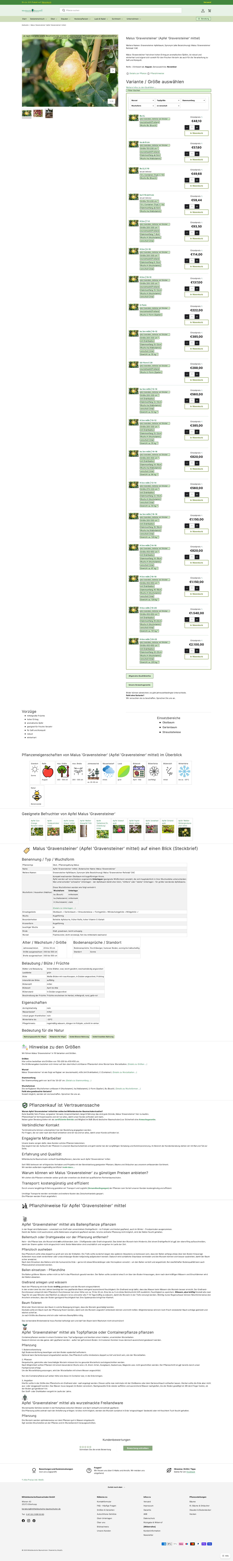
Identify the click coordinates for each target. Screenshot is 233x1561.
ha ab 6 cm (145, 142)
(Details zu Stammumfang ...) (78, 1080)
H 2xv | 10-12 (145, 277)
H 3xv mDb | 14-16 (148, 545)
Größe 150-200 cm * (149, 148)
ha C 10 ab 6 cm (147, 195)
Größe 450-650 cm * (149, 551)
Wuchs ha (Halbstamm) (150, 158)
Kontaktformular (104, 1501)
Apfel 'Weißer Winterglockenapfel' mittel (184, 823)
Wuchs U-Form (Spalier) (151, 314)
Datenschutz (149, 1518)
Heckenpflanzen (81, 19)
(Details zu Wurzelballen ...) (124, 1072)
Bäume (193, 1501)
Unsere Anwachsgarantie (139, 685)
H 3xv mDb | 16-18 (148, 577)
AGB (145, 1514)
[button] (209, 10)
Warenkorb (46, 2)
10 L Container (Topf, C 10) (152, 175)
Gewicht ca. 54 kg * (149, 506)
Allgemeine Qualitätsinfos (140, 676)
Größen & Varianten (105, 1510)
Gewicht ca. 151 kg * (149, 631)
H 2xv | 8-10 (145, 249)
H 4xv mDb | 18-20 (148, 608)
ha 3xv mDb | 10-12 (148, 331)
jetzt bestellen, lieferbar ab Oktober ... (154, 119)
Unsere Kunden (104, 1531)
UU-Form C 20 (146, 363)
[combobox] (121, 10)
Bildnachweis (103, 1527)
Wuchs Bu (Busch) (148, 125)
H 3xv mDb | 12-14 (148, 483)
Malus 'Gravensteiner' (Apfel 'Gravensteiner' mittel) (48, 25)
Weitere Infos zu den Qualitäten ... (141, 87)
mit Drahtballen (147, 341)
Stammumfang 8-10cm (150, 262)
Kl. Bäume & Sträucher (200, 1506)
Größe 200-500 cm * (149, 520)
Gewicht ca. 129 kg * (149, 599)
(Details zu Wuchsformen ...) (128, 1088)
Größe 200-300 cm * (149, 227)
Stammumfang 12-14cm (150, 402)
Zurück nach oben (115, 1487)
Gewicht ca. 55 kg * (149, 354)
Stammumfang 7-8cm (149, 234)
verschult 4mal (147, 627)
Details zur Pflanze (138, 73)
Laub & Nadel (100, 19)
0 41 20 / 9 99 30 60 (35, 1514)
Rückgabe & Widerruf (153, 1522)
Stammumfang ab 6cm (150, 155)
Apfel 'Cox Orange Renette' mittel (37, 823)
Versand (207, 2)
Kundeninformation (152, 1531)
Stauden (64, 19)
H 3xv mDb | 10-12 (148, 420)
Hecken (193, 1514)
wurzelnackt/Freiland (149, 122)
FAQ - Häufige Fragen (106, 1506)
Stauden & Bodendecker (200, 1510)
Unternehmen (133, 19)
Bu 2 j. (142, 116)
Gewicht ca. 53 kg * (149, 412)
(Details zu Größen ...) (137, 1064)
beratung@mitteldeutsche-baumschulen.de (41, 1509)
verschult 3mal (147, 351)
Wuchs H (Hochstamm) (150, 237)
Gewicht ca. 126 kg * (149, 537)
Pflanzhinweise (157, 73)
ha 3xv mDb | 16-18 (148, 514)
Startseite (25, 25)
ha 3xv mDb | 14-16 (148, 451)
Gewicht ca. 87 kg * (149, 568)
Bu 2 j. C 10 (144, 168)
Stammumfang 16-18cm (150, 527)
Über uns (101, 1522)
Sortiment (116, 19)
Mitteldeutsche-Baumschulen (37, 1550)
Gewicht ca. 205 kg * (149, 662)
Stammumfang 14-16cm (150, 464)
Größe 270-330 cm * (149, 489)
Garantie (147, 1510)
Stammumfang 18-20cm (150, 621)
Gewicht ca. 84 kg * (149, 474)
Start (24, 19)
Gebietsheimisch (37, 19)
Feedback (191, 1472)
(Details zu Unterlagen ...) (64, 908)
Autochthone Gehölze (106, 1514)
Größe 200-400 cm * (149, 458)
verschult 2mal (146, 241)
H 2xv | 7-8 (145, 221)
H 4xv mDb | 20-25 (148, 639)
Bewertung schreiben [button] (138, 1448)
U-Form (143, 305)
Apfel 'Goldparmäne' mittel (53, 823)
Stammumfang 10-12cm (150, 290)
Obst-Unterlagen (104, 1518)
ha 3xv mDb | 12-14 (148, 389)
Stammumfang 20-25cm (151, 652)
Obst (53, 19)
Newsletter (148, 1535)
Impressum (149, 1506)
